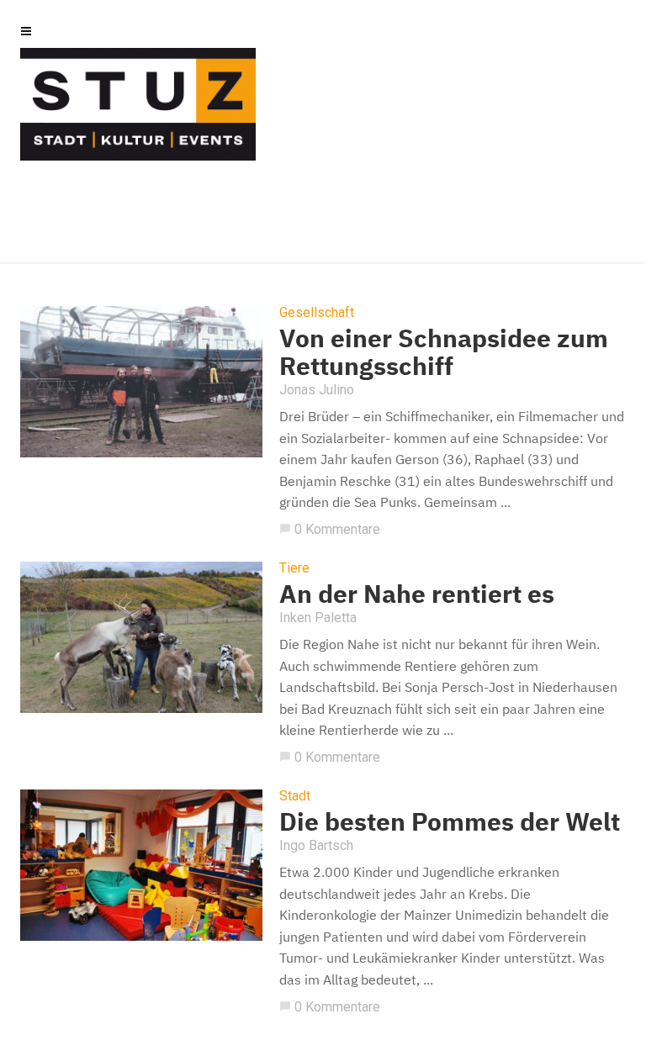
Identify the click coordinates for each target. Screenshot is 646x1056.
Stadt (294, 796)
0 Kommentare (329, 529)
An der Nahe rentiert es (416, 593)
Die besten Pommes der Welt (449, 821)
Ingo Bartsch (316, 845)
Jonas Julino (316, 390)
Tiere (294, 568)
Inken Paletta (318, 618)
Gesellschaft (316, 312)
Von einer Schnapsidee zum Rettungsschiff (443, 351)
